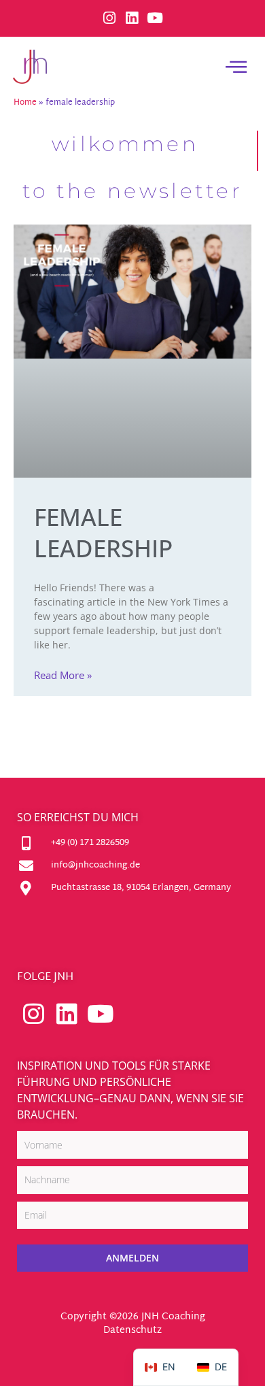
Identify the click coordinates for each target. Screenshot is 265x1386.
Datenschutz (132, 1330)
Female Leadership (103, 532)
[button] (237, 66)
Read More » (63, 675)
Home (25, 102)
